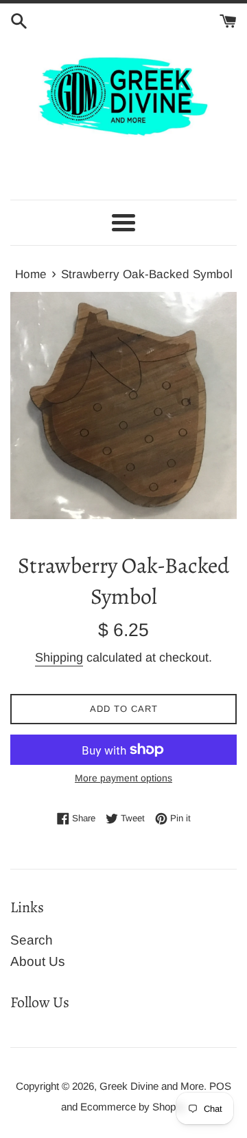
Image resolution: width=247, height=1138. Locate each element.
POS (220, 1086)
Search (31, 940)
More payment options (123, 777)
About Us (37, 961)
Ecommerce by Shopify (133, 1107)
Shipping (59, 657)
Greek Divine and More (151, 1086)
